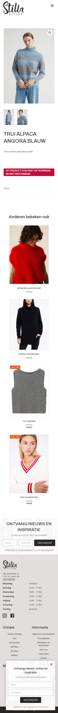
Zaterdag (7, 604)
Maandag (7, 583)
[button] (49, 32)
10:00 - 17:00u (35, 604)
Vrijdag (6, 600)
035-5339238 (9, 579)
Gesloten (33, 583)
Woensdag (8, 592)
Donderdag (8, 596)
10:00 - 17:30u (35, 587)
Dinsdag (7, 587)
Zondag (7, 609)
